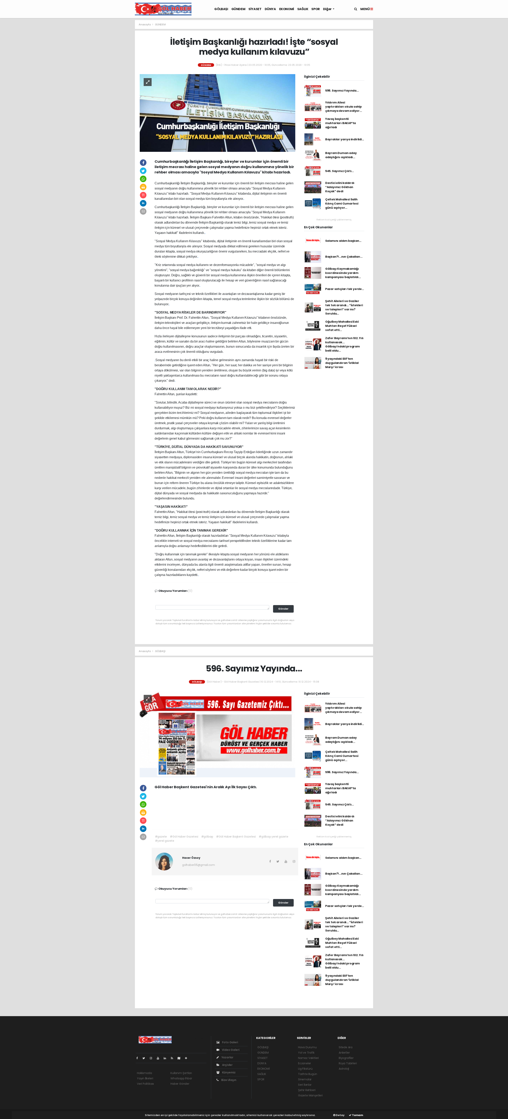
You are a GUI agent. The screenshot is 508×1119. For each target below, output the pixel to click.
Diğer (327, 9)
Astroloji (344, 1069)
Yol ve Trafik (306, 1053)
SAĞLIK (302, 9)
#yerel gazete (164, 841)
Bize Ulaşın (228, 1080)
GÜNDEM (238, 9)
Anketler (344, 1053)
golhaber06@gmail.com (198, 865)
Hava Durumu (307, 1047)
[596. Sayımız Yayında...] (217, 734)
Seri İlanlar (305, 1085)
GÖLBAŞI (221, 9)
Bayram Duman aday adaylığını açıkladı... (341, 155)
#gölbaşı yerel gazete (273, 837)
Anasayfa (145, 24)
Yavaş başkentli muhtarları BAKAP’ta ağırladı (340, 123)
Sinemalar (305, 1079)
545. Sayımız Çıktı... (339, 171)
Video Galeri (230, 1050)
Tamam (357, 1115)
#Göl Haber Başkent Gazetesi (236, 837)
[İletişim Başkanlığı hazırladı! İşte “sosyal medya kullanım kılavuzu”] (217, 113)
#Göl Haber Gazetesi (184, 837)
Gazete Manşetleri (310, 1095)
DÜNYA (270, 9)
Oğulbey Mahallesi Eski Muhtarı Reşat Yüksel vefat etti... (342, 326)
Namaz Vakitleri (308, 1058)
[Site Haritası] (181, 1058)
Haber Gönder (179, 1084)
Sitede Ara (345, 1047)
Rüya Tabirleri (348, 1063)
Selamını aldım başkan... (343, 241)
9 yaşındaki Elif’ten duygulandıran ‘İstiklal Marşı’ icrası (342, 363)
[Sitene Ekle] (187, 1058)
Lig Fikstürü (305, 1069)
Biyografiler (346, 1058)
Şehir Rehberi (307, 1090)
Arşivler (227, 1065)
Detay (339, 1115)
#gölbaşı (207, 837)
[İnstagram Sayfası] (152, 1058)
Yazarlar (227, 1057)
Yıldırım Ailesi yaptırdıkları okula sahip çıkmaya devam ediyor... (343, 106)
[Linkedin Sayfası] (166, 1058)
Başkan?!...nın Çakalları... (344, 257)
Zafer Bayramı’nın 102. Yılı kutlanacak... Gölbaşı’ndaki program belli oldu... (344, 344)
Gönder (283, 608)
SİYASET (254, 9)
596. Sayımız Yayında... (342, 91)
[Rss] (173, 1058)
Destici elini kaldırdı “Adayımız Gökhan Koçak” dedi (339, 187)
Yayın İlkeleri (145, 1078)
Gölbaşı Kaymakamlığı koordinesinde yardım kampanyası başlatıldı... (343, 273)
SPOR (315, 9)
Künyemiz (228, 1072)
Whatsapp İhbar (181, 1078)
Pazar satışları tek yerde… (344, 289)
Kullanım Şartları (181, 1073)
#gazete (161, 837)
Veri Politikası (145, 1084)
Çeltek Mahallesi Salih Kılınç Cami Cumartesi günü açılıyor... (341, 203)
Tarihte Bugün (307, 1074)
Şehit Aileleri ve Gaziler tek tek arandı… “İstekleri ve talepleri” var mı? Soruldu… (344, 307)
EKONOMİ (286, 9)
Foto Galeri (229, 1042)
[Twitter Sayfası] (145, 1058)
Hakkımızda (144, 1073)
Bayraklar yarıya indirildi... (344, 139)
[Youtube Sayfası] (159, 1058)
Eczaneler (304, 1063)
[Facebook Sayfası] (138, 1058)
